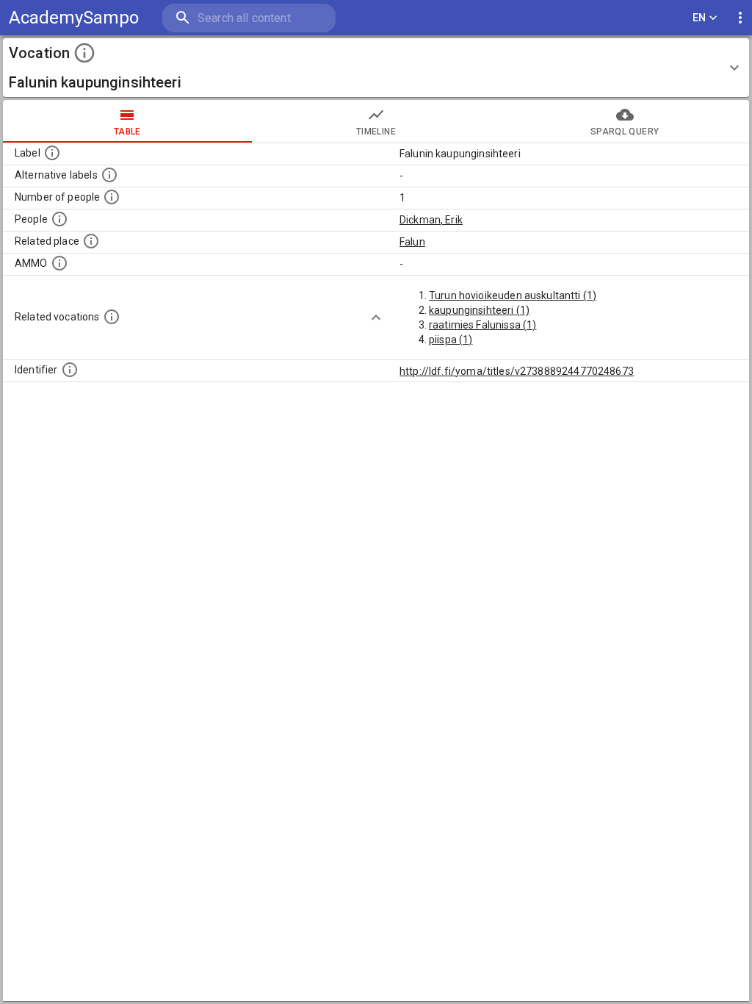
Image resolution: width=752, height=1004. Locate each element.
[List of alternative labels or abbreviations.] (109, 175)
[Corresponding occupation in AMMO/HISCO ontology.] (59, 263)
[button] (376, 67)
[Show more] (376, 317)
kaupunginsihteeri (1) (479, 310)
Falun (412, 242)
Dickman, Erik (431, 220)
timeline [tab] (376, 131)
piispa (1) (451, 339)
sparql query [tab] (624, 131)
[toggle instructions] (84, 53)
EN (699, 18)
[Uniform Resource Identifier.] (70, 369)
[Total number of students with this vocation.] (111, 197)
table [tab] (127, 131)
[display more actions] (740, 18)
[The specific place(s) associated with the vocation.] (91, 241)
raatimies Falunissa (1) (482, 325)
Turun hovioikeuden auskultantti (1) (512, 295)
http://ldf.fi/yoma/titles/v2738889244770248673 (517, 371)
